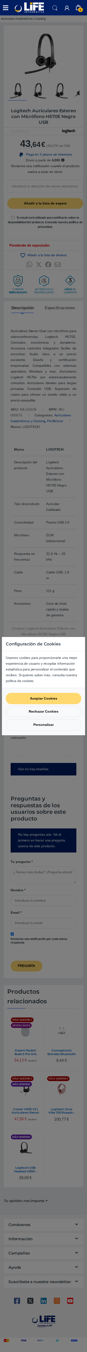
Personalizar (43, 725)
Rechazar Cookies (43, 711)
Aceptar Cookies (43, 698)
